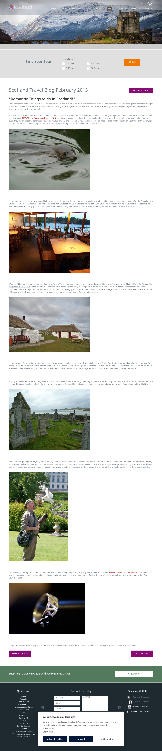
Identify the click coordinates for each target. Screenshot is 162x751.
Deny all (81, 739)
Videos (115, 8)
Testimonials (133, 8)
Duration (67, 59)
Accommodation (88, 8)
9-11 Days (70, 68)
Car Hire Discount (23, 726)
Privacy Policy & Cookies (24, 731)
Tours (79, 8)
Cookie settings (106, 739)
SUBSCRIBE (134, 674)
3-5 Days (70, 63)
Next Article (142, 653)
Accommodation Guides (24, 707)
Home (53, 8)
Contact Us (148, 8)
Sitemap (24, 729)
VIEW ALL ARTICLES (141, 90)
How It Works (70, 8)
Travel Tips (123, 8)
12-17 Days (96, 68)
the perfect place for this (19, 286)
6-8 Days (95, 63)
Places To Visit (101, 8)
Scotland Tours (23, 704)
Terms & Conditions (23, 737)
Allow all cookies (55, 739)
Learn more (48, 731)
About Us (60, 8)
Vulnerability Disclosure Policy (24, 734)
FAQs (141, 8)
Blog (109, 8)
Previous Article (20, 653)
